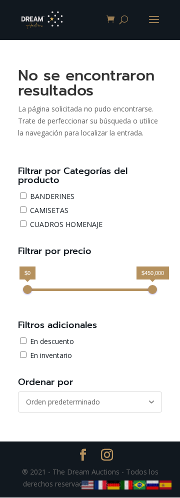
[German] (114, 484)
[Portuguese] (140, 484)
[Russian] (153, 484)
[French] (101, 484)
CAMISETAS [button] (49, 210)
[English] (88, 484)
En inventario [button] (51, 355)
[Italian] (127, 484)
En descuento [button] (52, 341)
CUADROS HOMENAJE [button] (66, 224)
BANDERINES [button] (52, 196)
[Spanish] (166, 484)
